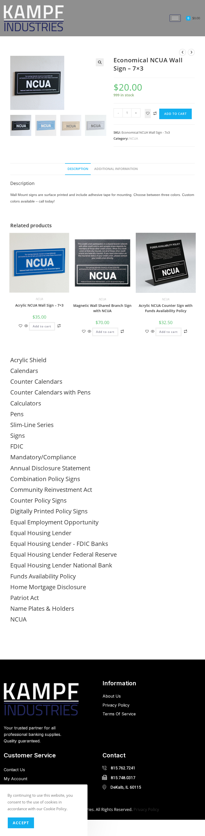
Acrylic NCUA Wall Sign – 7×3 (39, 305)
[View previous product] (182, 52)
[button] (100, 62)
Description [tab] (78, 169)
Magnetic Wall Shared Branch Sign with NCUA (102, 308)
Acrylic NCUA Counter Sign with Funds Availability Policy (165, 308)
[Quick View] (26, 326)
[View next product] (191, 52)
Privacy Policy (146, 809)
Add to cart (175, 114)
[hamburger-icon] (175, 18)
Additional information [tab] (116, 169)
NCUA (133, 138)
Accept (21, 822)
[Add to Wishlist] (147, 113)
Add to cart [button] (42, 326)
